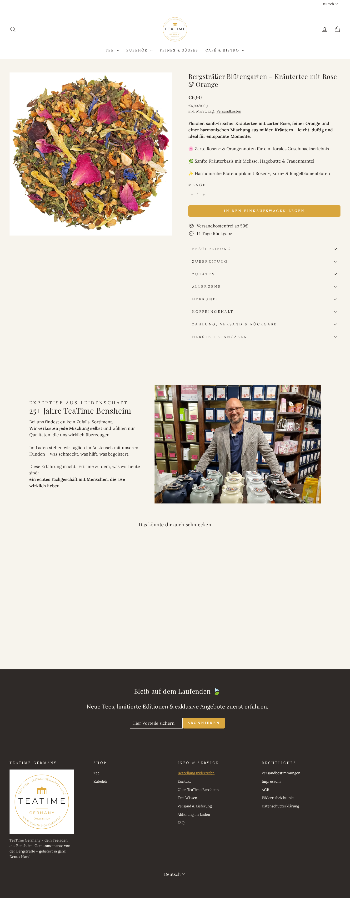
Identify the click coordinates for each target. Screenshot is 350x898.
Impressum (271, 781)
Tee (111, 50)
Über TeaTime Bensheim (198, 789)
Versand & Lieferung (195, 806)
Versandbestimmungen (281, 773)
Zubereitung (210, 261)
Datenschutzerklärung (280, 806)
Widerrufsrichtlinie (278, 797)
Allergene (206, 286)
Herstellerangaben (219, 337)
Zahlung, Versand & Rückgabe (234, 324)
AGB (265, 789)
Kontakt (184, 781)
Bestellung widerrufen (196, 773)
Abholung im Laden (194, 814)
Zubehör (137, 50)
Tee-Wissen (187, 797)
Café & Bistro (223, 50)
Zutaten (203, 274)
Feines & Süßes (179, 50)
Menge (197, 185)
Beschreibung (211, 249)
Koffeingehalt (213, 311)
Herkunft (205, 299)
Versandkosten (228, 111)
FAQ (181, 823)
